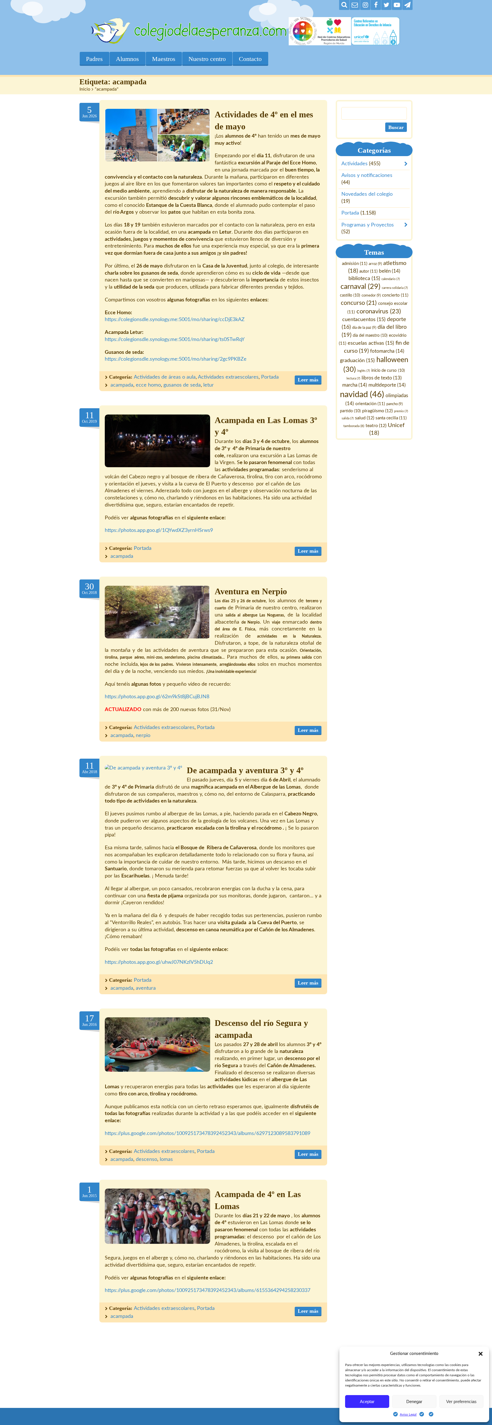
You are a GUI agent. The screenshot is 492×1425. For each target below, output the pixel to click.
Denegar (414, 1401)
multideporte (387, 385)
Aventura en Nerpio (251, 591)
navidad (362, 394)
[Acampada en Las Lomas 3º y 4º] (157, 441)
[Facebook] (376, 5)
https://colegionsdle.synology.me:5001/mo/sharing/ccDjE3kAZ (175, 319)
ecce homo (148, 385)
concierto (395, 295)
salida (348, 418)
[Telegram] (407, 5)
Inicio (84, 89)
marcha (355, 385)
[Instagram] (365, 5)
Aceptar (367, 1401)
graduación (357, 360)
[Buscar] (344, 5)
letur (208, 385)
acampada (121, 385)
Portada (270, 377)
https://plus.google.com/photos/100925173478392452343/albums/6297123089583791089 (207, 1133)
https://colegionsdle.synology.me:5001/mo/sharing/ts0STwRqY (175, 339)
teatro (376, 425)
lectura (353, 378)
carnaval (360, 287)
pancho (395, 404)
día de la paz (364, 328)
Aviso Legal (408, 1414)
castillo (350, 296)
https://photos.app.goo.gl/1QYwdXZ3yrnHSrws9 (159, 530)
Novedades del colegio (367, 194)
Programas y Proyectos (367, 225)
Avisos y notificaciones (366, 175)
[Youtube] (397, 5)
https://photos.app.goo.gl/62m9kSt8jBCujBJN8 (157, 696)
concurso (359, 303)
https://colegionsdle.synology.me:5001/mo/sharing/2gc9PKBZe (176, 359)
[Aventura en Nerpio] (157, 612)
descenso (146, 1159)
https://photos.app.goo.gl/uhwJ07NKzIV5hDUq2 (159, 962)
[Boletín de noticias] (355, 5)
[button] (480, 1354)
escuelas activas (371, 343)
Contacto (250, 58)
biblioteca (364, 278)
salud (364, 418)
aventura (146, 988)
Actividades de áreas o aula (165, 377)
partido (350, 411)
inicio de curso (388, 371)
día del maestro (370, 336)
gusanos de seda (182, 385)
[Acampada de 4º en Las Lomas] (157, 1216)
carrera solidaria (395, 288)
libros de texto (382, 378)
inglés (364, 370)
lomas (166, 1159)
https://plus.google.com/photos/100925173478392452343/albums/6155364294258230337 (207, 1290)
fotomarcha (387, 351)
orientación (370, 404)
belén (389, 271)
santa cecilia (391, 418)
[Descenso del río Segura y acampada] (157, 1044)
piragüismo (377, 411)
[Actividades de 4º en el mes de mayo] (157, 135)
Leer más (308, 380)
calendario (391, 279)
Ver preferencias (461, 1401)
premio (401, 411)
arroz (375, 264)
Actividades (354, 164)
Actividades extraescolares (228, 377)
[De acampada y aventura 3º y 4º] (143, 768)
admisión (354, 264)
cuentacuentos (364, 319)
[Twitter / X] (386, 5)
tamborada (354, 426)
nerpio (143, 735)
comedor (371, 296)
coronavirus (378, 312)
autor (368, 271)
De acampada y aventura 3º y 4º (245, 770)
